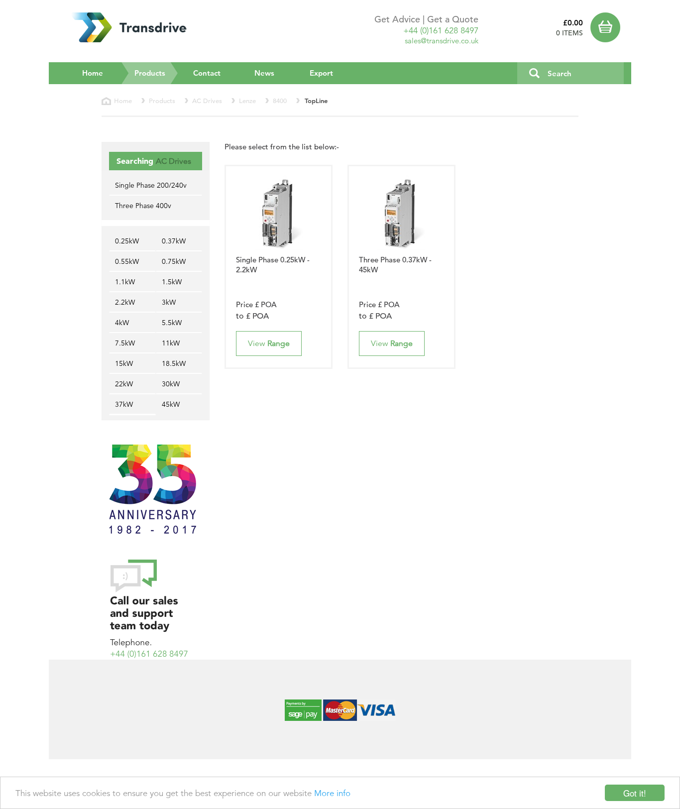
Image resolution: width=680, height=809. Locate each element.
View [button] (269, 343)
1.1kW (125, 281)
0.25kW (127, 240)
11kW (171, 343)
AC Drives (207, 101)
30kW (171, 383)
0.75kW (174, 261)
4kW (122, 322)
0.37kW (174, 240)
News (264, 73)
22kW (124, 383)
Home (92, 73)
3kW (169, 302)
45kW (171, 404)
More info (332, 793)
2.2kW (125, 302)
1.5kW (172, 281)
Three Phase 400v (143, 205)
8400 (280, 101)
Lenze (247, 101)
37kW (124, 404)
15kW (124, 363)
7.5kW (125, 343)
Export (321, 73)
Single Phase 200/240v (151, 185)
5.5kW (172, 322)
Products (156, 73)
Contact (207, 73)
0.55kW (127, 261)
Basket (607, 27)
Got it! (634, 793)
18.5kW (174, 363)
